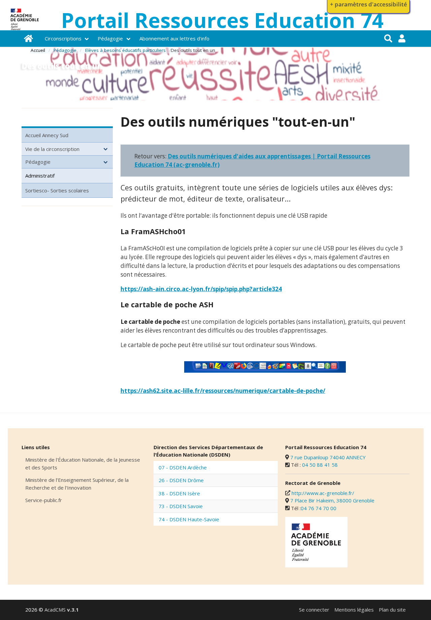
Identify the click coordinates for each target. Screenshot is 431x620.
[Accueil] (29, 38)
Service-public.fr (43, 500)
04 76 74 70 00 (318, 508)
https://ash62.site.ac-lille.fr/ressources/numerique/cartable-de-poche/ (223, 391)
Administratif (40, 175)
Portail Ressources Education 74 (222, 20)
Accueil (38, 50)
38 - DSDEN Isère (179, 493)
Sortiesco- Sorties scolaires (57, 190)
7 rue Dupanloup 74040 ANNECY (328, 457)
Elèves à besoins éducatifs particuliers (125, 50)
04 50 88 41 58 (320, 464)
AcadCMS (61, 609)
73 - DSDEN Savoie (181, 506)
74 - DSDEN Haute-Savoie (189, 519)
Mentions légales (354, 609)
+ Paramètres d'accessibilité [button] (368, 4)
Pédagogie (110, 38)
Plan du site (392, 609)
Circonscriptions (63, 38)
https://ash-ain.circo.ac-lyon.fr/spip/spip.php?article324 (201, 289)
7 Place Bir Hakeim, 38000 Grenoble (332, 500)
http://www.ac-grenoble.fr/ (323, 493)
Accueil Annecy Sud (46, 135)
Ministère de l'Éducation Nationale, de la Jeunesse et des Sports (82, 463)
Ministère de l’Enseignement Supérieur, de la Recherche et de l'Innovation (77, 483)
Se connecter (314, 609)
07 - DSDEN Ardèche (183, 467)
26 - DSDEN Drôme (181, 480)
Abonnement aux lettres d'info (174, 38)
